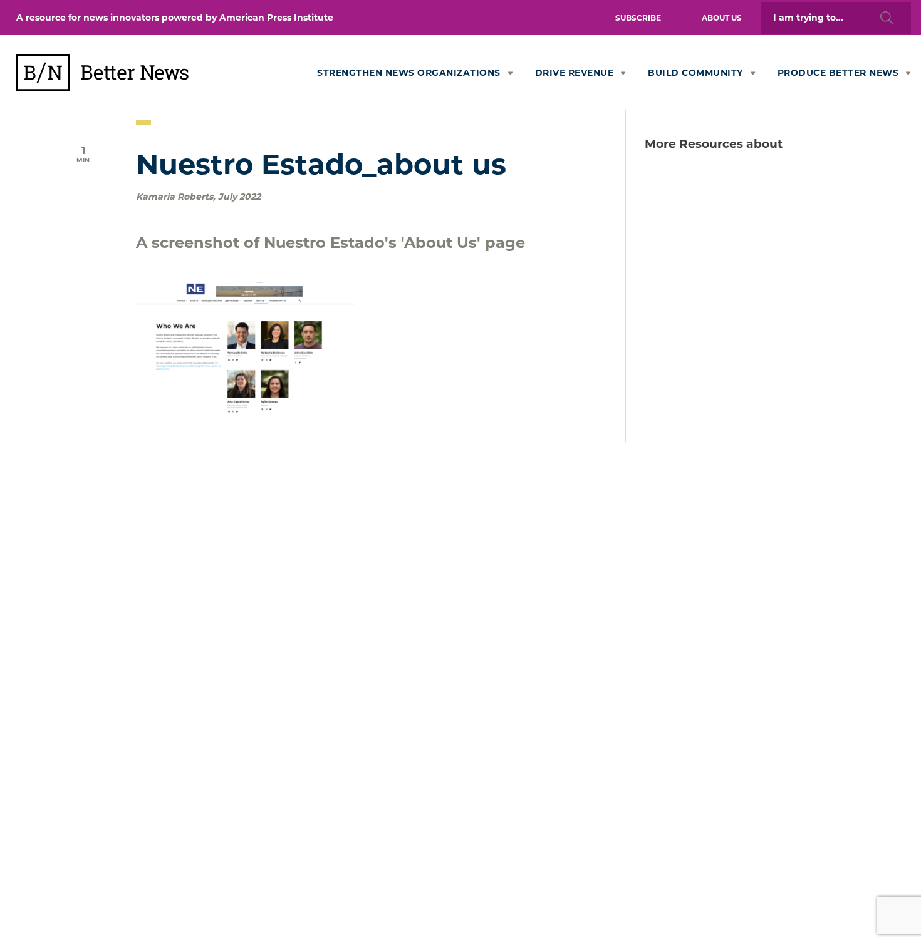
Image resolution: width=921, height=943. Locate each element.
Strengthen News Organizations (409, 72)
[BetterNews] (134, 97)
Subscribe (638, 18)
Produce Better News (838, 72)
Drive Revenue (574, 72)
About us (722, 18)
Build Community (695, 72)
